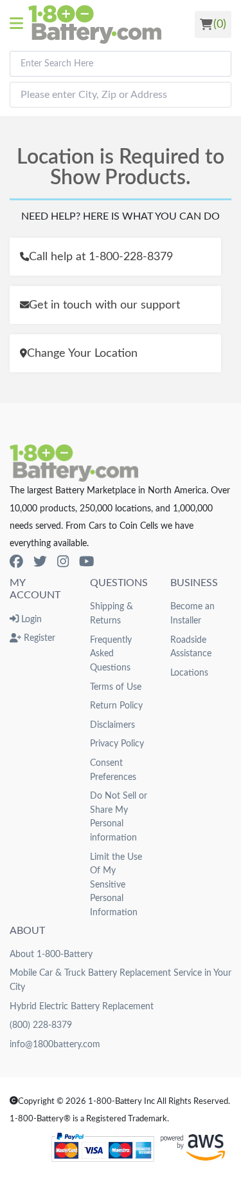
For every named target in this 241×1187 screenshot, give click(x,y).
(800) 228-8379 (41, 1025)
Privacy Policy (117, 743)
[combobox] (120, 64)
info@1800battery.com (55, 1044)
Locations (189, 673)
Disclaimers (112, 725)
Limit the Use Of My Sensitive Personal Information (116, 884)
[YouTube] (86, 562)
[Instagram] (63, 562)
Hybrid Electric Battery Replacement (82, 1006)
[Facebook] (16, 562)
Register (38, 638)
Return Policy (116, 705)
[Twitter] (40, 562)
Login (30, 619)
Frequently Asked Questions (111, 653)
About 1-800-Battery (51, 954)
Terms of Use (115, 687)
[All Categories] (19, 24)
